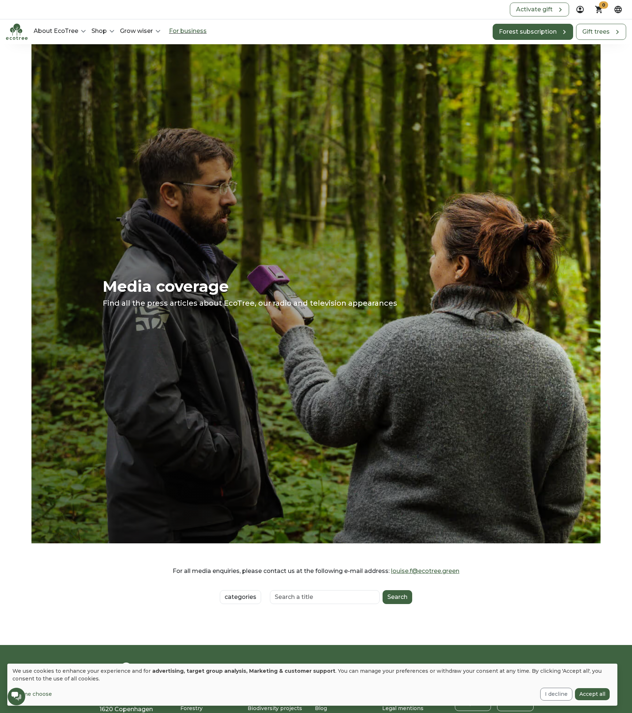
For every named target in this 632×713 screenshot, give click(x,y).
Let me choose (32, 694)
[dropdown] (580, 9)
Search (397, 596)
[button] (539, 9)
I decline (556, 694)
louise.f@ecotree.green (425, 570)
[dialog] (312, 685)
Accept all (592, 694)
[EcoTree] (17, 31)
